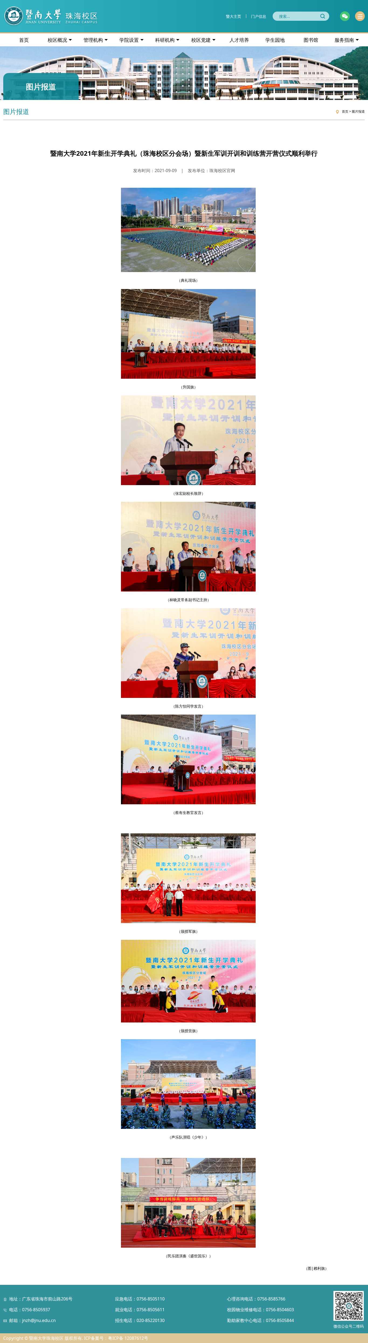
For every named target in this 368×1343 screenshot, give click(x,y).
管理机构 (93, 40)
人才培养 (239, 40)
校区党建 (201, 40)
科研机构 (165, 40)
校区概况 (57, 40)
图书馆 (311, 40)
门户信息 (258, 16)
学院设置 (129, 40)
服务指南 (344, 40)
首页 (24, 40)
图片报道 (358, 111)
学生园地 (275, 40)
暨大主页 (233, 16)
